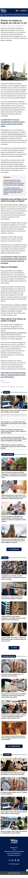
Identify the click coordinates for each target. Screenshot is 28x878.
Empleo (5, 14)
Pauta (14, 849)
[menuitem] (17, 10)
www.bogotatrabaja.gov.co (16, 134)
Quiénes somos (14, 847)
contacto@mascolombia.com (14, 855)
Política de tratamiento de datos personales (14, 851)
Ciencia (15, 647)
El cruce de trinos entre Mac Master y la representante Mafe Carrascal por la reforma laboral (13, 375)
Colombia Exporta (15, 746)
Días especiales (15, 549)
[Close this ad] (27, 870)
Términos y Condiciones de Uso (14, 853)
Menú (23, 10)
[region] (14, 4)
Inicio (2, 14)
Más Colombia (6, 25)
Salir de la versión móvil (14, 873)
